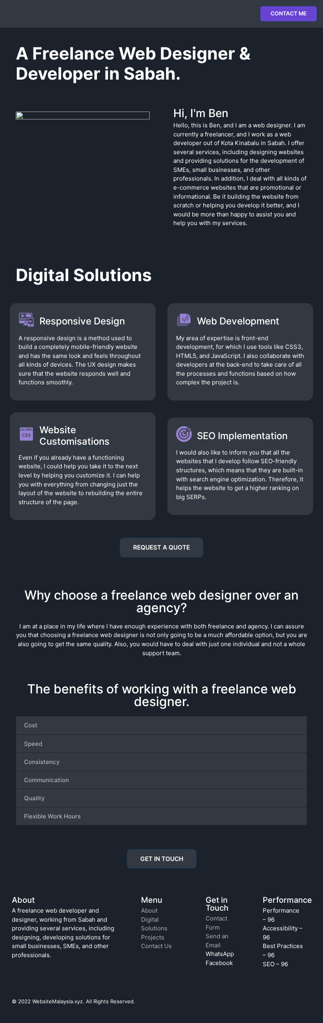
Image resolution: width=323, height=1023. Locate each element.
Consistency (42, 762)
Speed (33, 743)
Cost (30, 725)
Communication (46, 780)
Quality (34, 798)
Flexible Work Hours (52, 816)
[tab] (161, 725)
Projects (152, 937)
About (149, 910)
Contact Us (156, 946)
